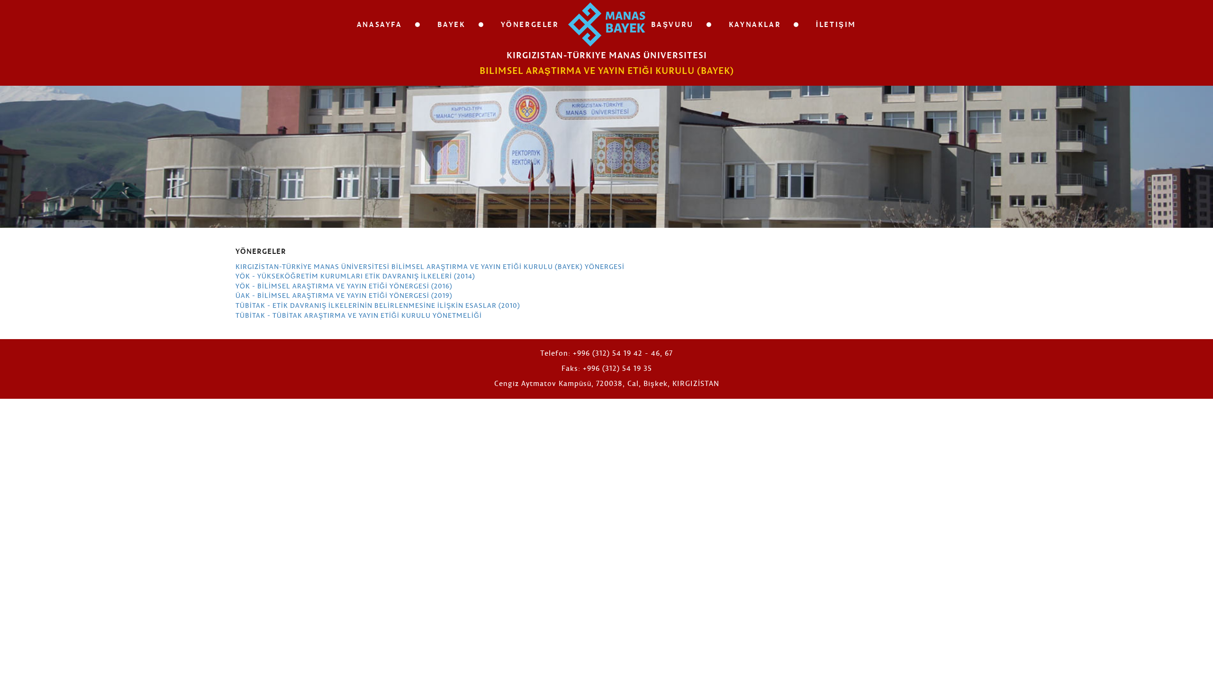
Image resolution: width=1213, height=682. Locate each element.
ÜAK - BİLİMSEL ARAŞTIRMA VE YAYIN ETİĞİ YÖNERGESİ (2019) (344, 295)
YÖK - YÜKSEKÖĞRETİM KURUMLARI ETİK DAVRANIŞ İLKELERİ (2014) (355, 276)
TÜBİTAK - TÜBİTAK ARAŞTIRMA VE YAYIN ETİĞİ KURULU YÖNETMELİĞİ (358, 315)
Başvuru (672, 24)
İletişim (836, 24)
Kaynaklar (755, 24)
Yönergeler (530, 24)
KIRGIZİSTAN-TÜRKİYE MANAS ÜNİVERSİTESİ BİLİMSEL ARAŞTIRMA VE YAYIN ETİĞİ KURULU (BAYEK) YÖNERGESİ (430, 266)
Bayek (451, 24)
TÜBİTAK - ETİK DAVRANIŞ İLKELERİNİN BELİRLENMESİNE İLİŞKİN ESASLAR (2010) (377, 305)
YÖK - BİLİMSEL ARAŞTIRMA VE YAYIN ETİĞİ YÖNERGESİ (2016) (344, 286)
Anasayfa (379, 24)
